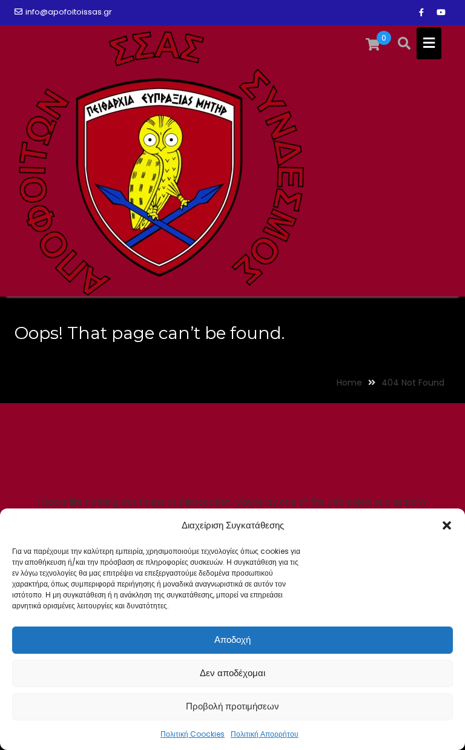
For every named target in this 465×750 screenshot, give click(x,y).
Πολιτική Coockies (192, 734)
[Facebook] (421, 12)
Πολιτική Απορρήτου (264, 734)
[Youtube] (440, 12)
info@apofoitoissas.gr (68, 12)
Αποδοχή (232, 639)
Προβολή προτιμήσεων (232, 706)
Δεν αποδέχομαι (232, 672)
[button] (447, 525)
